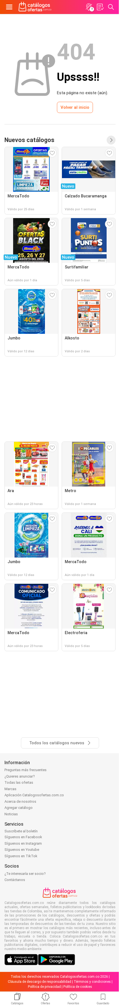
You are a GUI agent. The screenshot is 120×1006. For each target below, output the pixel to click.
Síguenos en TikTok (20, 856)
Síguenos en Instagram (23, 843)
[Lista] (99, 7)
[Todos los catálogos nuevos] (111, 140)
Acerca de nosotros (20, 801)
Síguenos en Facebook (23, 837)
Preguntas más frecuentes (25, 770)
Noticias (11, 814)
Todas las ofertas (18, 782)
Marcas (10, 789)
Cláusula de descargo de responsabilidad (39, 982)
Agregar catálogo (18, 808)
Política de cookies (77, 987)
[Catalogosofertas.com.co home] (35, 7)
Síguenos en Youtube (21, 849)
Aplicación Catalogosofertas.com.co (34, 795)
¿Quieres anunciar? (19, 776)
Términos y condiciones (92, 982)
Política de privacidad (44, 987)
